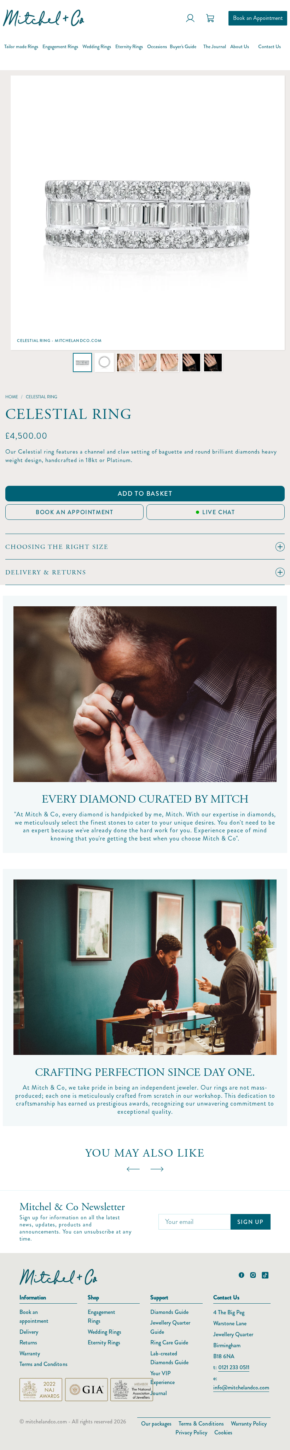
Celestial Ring (41, 397)
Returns (28, 1342)
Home (11, 397)
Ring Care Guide (169, 1342)
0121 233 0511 (233, 1367)
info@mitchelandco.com (241, 1387)
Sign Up (250, 1222)
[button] (82, 362)
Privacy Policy (191, 1432)
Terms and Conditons (43, 1364)
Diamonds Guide (169, 1312)
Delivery (28, 1332)
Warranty (29, 1353)
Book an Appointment (258, 18)
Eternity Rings (104, 1342)
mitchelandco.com (46, 1421)
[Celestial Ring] (148, 212)
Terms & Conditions (201, 1424)
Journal (158, 1393)
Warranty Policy (249, 1424)
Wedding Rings (104, 1332)
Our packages (156, 1424)
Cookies (223, 1432)
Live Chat (218, 512)
